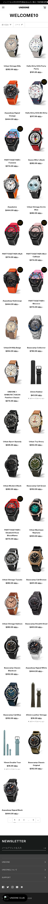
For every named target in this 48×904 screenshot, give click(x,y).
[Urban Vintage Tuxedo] (12, 560)
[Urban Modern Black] (12, 466)
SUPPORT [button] (6, 877)
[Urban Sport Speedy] (12, 422)
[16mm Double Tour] (12, 742)
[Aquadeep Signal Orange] (12, 93)
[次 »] (38, 820)
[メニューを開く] (5, 7)
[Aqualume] (12, 187)
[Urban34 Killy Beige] (12, 328)
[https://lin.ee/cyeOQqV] (22, 887)
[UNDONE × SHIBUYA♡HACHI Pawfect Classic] (12, 372)
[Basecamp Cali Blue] (12, 695)
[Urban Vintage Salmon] (12, 604)
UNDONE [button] (6, 862)
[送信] (43, 848)
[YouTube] (17, 887)
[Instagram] (12, 887)
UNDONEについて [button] (9, 870)
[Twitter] (8, 887)
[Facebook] (3, 887)
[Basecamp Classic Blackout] (12, 648)
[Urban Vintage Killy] (12, 46)
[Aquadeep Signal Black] (12, 790)
